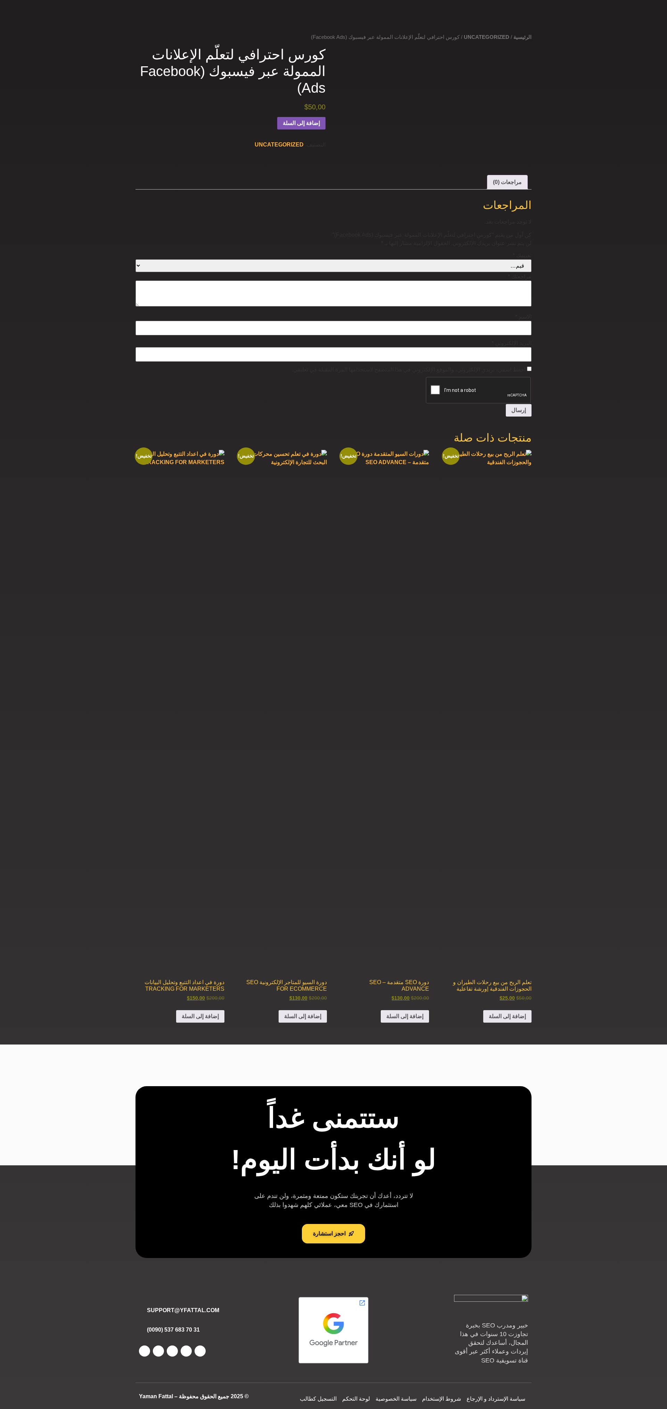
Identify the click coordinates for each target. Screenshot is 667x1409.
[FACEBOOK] (200, 1351)
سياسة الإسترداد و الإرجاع (496, 1399)
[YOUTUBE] (172, 1351)
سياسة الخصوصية (396, 1399)
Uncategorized (486, 37)
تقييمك (522, 255)
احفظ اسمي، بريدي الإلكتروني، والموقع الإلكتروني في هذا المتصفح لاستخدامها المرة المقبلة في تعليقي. (409, 369)
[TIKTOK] (144, 1351)
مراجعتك (520, 276)
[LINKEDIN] (158, 1351)
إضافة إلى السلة (301, 123)
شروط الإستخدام (441, 1399)
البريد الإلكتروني (512, 343)
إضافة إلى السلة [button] (507, 1016)
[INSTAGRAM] (186, 1351)
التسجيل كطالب (318, 1399)
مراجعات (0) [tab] (507, 182)
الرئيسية (522, 37)
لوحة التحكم (356, 1399)
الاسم (523, 317)
